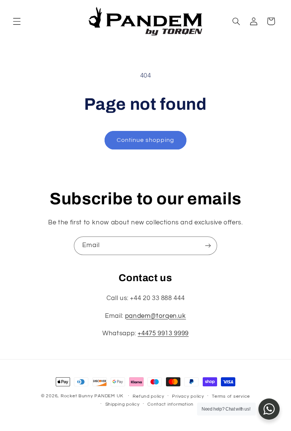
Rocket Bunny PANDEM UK (92, 396)
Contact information (170, 404)
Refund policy (148, 396)
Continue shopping (146, 140)
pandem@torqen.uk (155, 316)
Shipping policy (122, 404)
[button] (16, 21)
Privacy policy (188, 396)
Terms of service (231, 396)
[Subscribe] (208, 246)
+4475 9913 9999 (163, 333)
